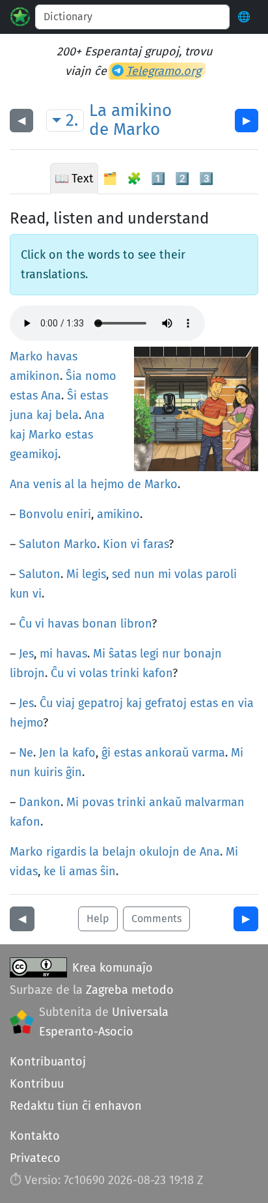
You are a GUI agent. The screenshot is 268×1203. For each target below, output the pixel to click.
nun (144, 574)
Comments (156, 918)
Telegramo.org (163, 71)
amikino (141, 110)
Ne (26, 753)
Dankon (39, 802)
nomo (100, 376)
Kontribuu (37, 1084)
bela (67, 415)
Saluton (39, 544)
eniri (78, 514)
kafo (84, 753)
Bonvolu (41, 514)
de (99, 129)
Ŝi (72, 395)
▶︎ (246, 120)
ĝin (74, 772)
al (69, 484)
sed (121, 574)
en (228, 703)
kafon (157, 673)
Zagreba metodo (130, 990)
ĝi (106, 753)
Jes (26, 653)
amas (83, 871)
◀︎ (21, 120)
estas (24, 395)
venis (47, 484)
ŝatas (123, 653)
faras (155, 544)
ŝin (108, 871)
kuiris (48, 772)
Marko (136, 129)
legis (94, 574)
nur (171, 653)
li (62, 871)
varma (208, 753)
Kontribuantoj (48, 1061)
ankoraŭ (167, 753)
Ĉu (25, 623)
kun (19, 594)
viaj (65, 703)
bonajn (202, 653)
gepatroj (100, 703)
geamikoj (34, 454)
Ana (51, 395)
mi (164, 574)
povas (98, 802)
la (82, 484)
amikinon (35, 376)
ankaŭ (165, 802)
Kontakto (35, 1136)
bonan (99, 623)
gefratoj (166, 703)
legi (149, 653)
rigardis (66, 852)
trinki (125, 673)
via (246, 703)
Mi (72, 574)
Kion (115, 544)
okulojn (159, 852)
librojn (27, 673)
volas (188, 574)
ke (50, 871)
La (98, 110)
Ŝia (74, 376)
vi (135, 544)
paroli (221, 574)
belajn (119, 852)
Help (98, 918)
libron (136, 623)
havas (61, 356)
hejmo (107, 484)
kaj (44, 415)
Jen (47, 753)
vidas (24, 871)
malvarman (215, 802)
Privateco (35, 1158)
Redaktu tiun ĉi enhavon (76, 1106)
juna (21, 415)
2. (72, 120)
